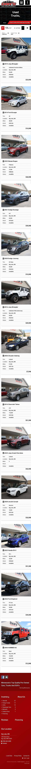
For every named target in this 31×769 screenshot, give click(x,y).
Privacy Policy (18, 755)
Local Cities (9, 755)
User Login (26, 758)
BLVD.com (27, 763)
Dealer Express (21, 761)
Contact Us (26, 755)
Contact (4, 743)
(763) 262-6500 (6, 741)
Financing (5, 713)
